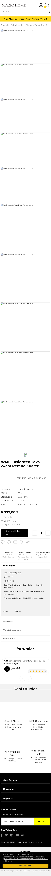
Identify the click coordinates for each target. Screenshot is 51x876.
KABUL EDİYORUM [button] (25, 865)
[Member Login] (40, 5)
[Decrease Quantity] (34, 532)
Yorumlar (7, 622)
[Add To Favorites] (3, 542)
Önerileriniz (9, 638)
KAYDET (42, 821)
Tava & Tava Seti (26, 489)
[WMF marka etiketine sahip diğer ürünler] (8, 478)
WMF (21, 493)
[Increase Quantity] (48, 532)
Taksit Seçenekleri (12, 630)
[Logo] (13, 5)
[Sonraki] (29, 678)
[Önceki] (22, 678)
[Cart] (47, 5)
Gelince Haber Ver (13, 532)
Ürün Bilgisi (9, 566)
